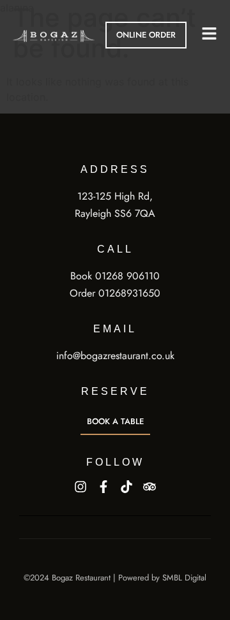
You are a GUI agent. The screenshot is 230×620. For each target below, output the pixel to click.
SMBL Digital (184, 578)
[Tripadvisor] (149, 486)
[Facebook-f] (103, 486)
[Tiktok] (126, 486)
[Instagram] (80, 486)
